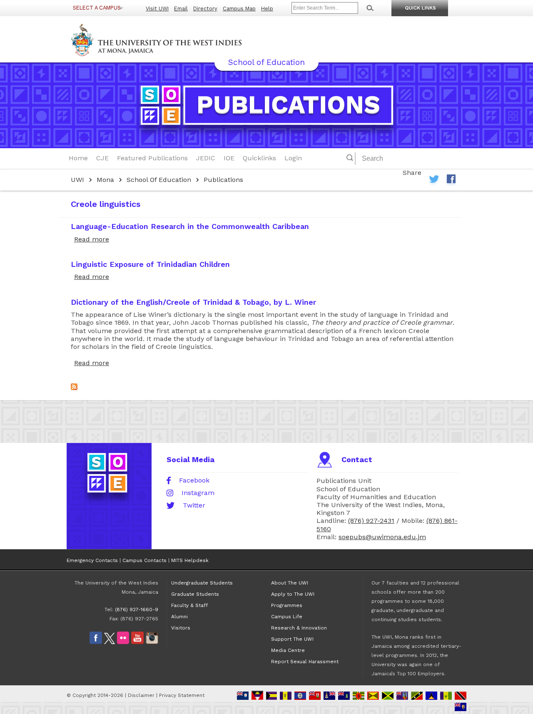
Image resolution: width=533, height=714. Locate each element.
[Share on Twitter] (434, 181)
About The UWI (289, 583)
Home (78, 158)
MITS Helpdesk (190, 560)
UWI (77, 180)
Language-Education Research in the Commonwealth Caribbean (190, 226)
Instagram (198, 493)
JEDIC (205, 158)
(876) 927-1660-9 (136, 609)
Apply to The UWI (292, 594)
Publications (223, 180)
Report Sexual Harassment (305, 661)
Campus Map (239, 8)
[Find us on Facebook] (96, 642)
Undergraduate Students (202, 583)
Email (181, 8)
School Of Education (159, 180)
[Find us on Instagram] (152, 642)
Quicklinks (259, 158)
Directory (205, 8)
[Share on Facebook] (451, 181)
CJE (102, 158)
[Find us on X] (109, 642)
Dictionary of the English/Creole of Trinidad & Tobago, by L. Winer (193, 302)
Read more (91, 239)
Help (267, 8)
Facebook (194, 480)
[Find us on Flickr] (123, 642)
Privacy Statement (181, 695)
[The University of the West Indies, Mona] (179, 39)
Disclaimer (141, 695)
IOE (229, 158)
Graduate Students (195, 594)
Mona (105, 180)
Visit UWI (157, 8)
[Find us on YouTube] (137, 642)
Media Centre (288, 650)
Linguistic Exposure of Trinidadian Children (150, 264)
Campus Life (286, 616)
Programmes (286, 605)
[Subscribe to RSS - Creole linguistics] (74, 388)
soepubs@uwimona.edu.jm (382, 537)
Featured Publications (152, 158)
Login (293, 158)
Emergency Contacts (92, 560)
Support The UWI (292, 639)
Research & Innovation (299, 628)
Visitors (180, 628)
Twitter (194, 505)
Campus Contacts (144, 560)
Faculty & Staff (189, 605)
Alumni (179, 616)
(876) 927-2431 (371, 521)
